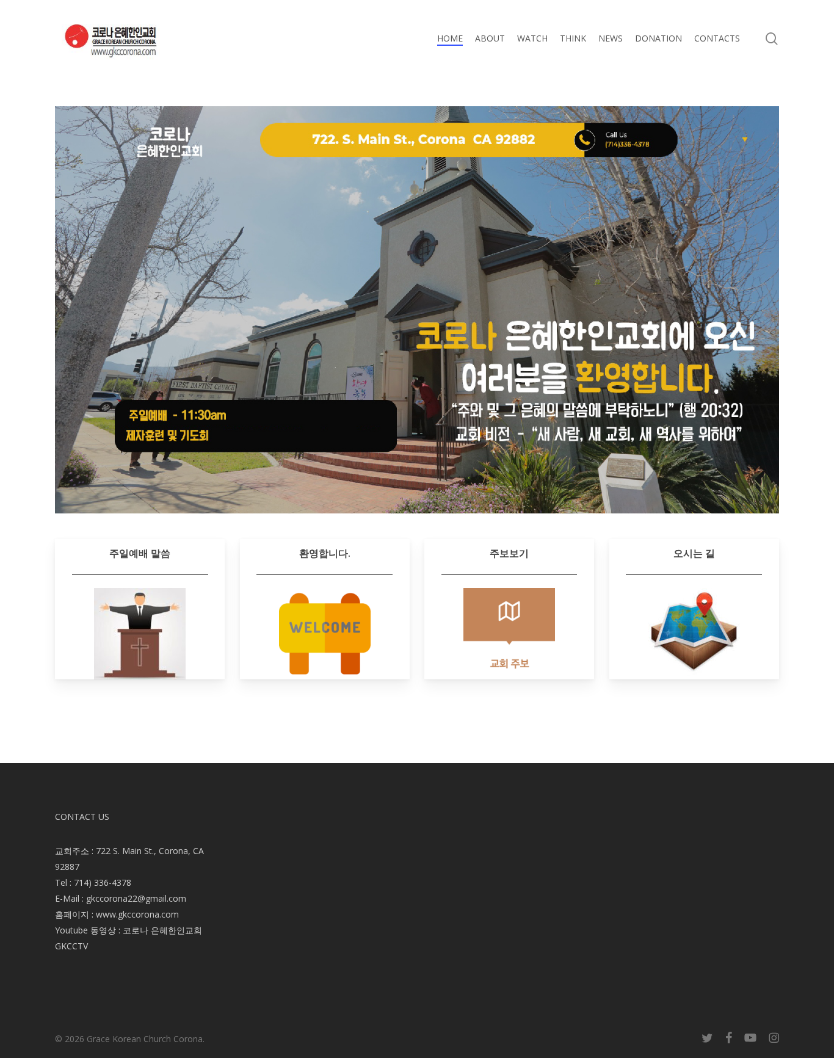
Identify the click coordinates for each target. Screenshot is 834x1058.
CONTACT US (82, 816)
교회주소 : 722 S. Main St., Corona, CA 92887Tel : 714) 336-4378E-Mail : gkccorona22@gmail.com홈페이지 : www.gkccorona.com (129, 882)
